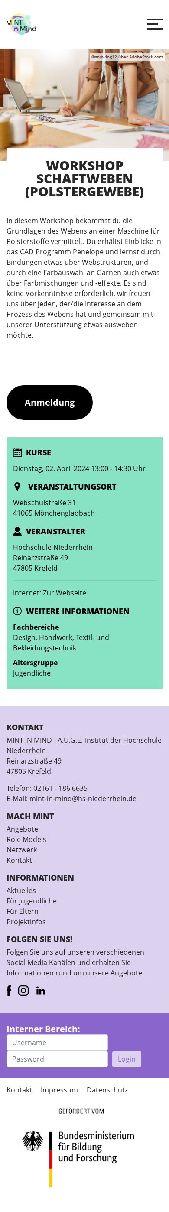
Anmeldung (50, 402)
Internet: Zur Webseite (49, 593)
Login (127, 1059)
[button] (154, 24)
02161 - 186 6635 (60, 788)
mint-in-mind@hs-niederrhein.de (82, 798)
